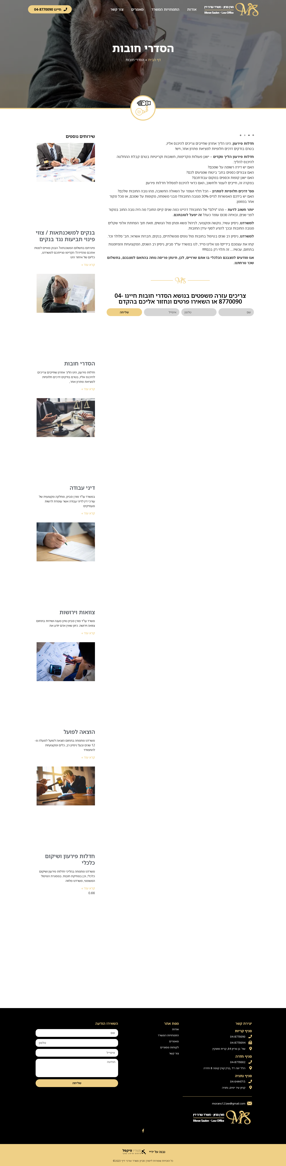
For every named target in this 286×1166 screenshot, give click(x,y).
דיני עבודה (82, 487)
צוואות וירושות (77, 612)
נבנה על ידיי (157, 1152)
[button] (50, 9)
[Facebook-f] (143, 1130)
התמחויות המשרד (165, 9)
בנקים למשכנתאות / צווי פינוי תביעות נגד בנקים (65, 236)
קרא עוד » (88, 265)
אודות (192, 9)
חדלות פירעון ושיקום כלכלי (70, 859)
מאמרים (137, 9)
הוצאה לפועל (79, 731)
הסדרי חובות (79, 363)
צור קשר (117, 9)
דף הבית (154, 59)
